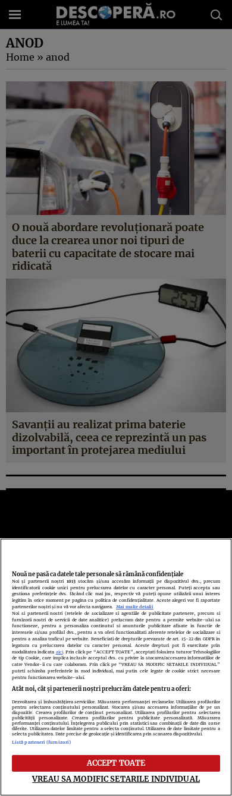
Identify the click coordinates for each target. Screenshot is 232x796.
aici (59, 652)
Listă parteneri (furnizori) (41, 742)
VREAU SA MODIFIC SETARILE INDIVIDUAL (116, 779)
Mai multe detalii (134, 606)
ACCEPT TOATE (116, 762)
